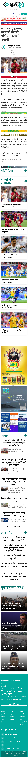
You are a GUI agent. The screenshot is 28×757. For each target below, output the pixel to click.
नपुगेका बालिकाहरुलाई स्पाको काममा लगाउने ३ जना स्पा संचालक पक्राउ (14, 566)
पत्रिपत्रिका (22, 717)
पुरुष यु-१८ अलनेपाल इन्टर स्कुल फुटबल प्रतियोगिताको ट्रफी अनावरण (14, 462)
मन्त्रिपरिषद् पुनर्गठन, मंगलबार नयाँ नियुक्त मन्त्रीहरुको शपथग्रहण (14, 576)
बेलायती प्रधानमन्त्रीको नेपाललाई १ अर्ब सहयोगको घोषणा (12, 626)
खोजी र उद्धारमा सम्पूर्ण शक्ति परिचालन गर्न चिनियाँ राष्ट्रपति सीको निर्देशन (14, 548)
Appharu (15, 755)
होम (2, 709)
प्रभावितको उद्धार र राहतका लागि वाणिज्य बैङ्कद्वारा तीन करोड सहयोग (14, 481)
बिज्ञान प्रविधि (23, 709)
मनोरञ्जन (12, 719)
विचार (11, 714)
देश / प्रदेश (22, 714)
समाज (21, 724)
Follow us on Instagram (12, 745)
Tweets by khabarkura (14, 526)
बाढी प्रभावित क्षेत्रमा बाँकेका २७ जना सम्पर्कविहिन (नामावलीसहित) (14, 443)
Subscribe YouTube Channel (13, 741)
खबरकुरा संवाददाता (14, 45)
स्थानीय (12, 711)
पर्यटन (11, 709)
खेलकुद (21, 711)
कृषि (21, 719)
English (23, 14)
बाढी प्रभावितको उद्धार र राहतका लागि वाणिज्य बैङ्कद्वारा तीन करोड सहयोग (13, 605)
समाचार (3, 711)
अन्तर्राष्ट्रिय (3, 714)
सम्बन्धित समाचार (7, 181)
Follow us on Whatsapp (12, 749)
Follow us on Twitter (11, 738)
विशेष (2, 719)
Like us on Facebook (11, 734)
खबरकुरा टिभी (23, 722)
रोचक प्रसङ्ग (13, 722)
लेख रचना (3, 722)
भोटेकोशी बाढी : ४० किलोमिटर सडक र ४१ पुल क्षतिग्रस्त (13, 647)
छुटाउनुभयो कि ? (12, 587)
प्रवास (2, 724)
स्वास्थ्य (12, 717)
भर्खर (4, 435)
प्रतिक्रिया (7, 170)
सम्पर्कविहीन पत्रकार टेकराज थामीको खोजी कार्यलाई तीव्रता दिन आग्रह (13, 666)
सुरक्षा (11, 724)
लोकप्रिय (7, 532)
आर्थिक (3, 717)
